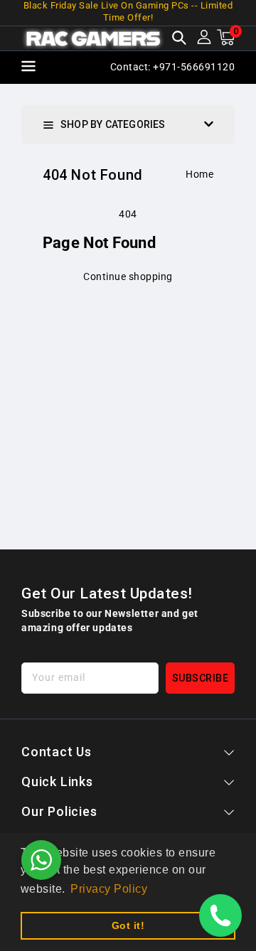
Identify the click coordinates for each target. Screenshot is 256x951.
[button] (179, 39)
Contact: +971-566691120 (172, 66)
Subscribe (200, 678)
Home (199, 174)
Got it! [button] (128, 925)
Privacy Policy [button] (108, 889)
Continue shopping (128, 276)
